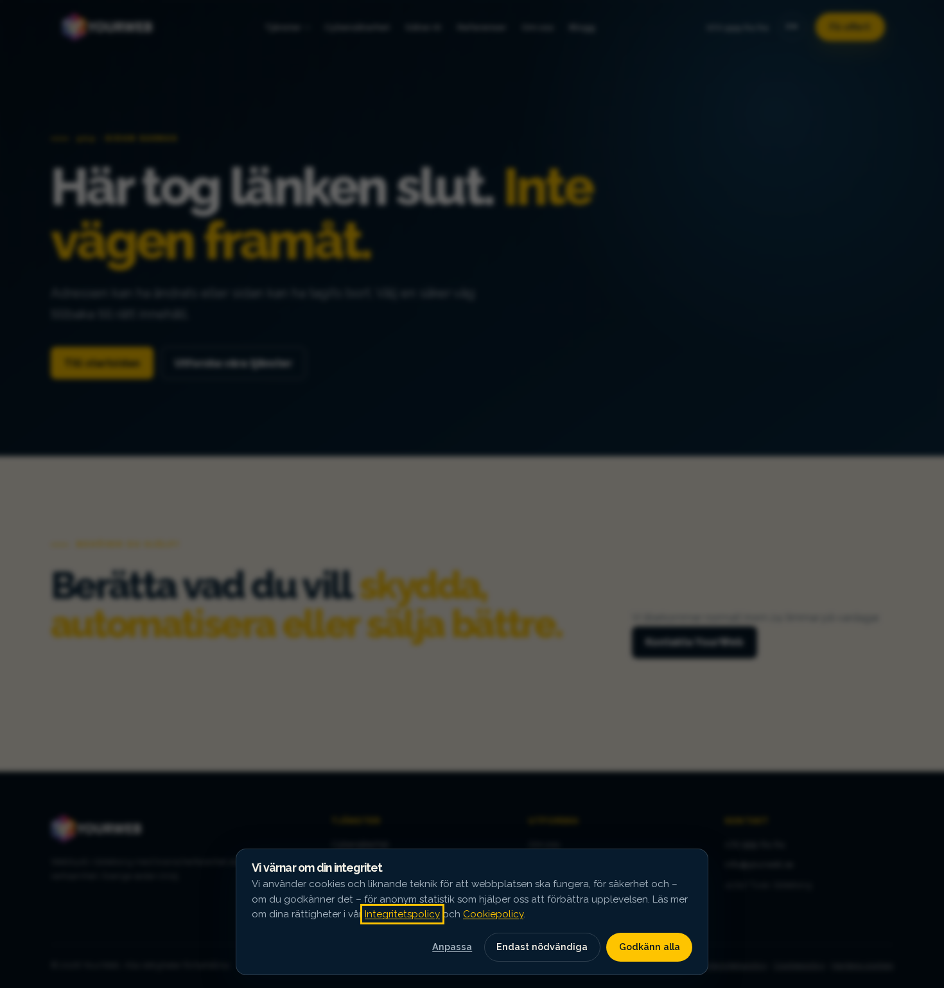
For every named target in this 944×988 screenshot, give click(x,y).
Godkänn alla (649, 946)
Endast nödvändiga (542, 946)
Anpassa (452, 946)
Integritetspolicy (402, 914)
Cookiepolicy (493, 914)
